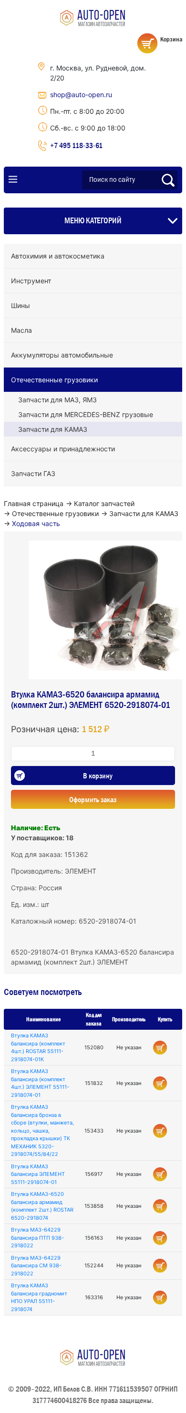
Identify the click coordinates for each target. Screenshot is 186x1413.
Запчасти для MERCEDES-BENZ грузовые (85, 414)
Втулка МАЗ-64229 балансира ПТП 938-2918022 (37, 1237)
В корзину (98, 775)
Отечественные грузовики (54, 380)
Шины (20, 305)
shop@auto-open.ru (81, 94)
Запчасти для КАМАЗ (52, 429)
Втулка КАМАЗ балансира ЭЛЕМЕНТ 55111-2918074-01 (38, 1174)
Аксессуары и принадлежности (63, 449)
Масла (21, 330)
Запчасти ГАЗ (33, 473)
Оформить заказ (92, 799)
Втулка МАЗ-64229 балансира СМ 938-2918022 (36, 1265)
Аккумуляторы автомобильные (62, 355)
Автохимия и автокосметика (57, 256)
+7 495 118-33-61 (76, 145)
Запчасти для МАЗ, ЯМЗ (57, 400)
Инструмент (31, 281)
